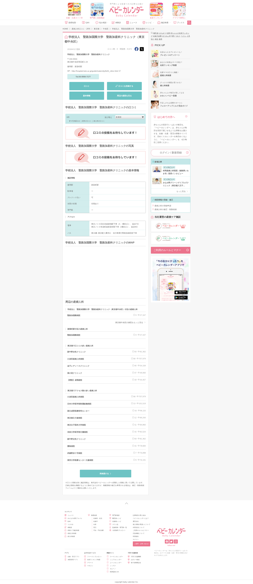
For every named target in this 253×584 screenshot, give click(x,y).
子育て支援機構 (136, 556)
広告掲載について (138, 533)
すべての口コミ (74, 121)
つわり (177, 36)
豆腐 (168, 33)
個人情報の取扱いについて (141, 524)
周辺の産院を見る (124, 96)
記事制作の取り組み (139, 515)
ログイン (136, 539)
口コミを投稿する (125, 86)
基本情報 (86, 96)
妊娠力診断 (157, 36)
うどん (183, 36)
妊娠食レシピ (116, 521)
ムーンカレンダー (115, 562)
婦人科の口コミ (99, 121)
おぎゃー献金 (135, 559)
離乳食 (156, 33)
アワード (90, 562)
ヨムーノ (113, 568)
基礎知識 (72, 23)
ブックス (180, 23)
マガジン (90, 565)
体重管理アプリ (73, 559)
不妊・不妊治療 (98, 530)
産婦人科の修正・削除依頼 (166, 209)
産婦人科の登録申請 (163, 206)
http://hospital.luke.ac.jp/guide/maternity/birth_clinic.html (95, 71)
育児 (94, 527)
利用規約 (136, 536)
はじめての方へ (166, 117)
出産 (94, 524)
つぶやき (70, 524)
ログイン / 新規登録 (171, 152)
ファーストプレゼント (94, 556)
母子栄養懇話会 (136, 562)
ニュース (133, 23)
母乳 (173, 36)
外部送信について (138, 527)
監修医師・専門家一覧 (119, 527)
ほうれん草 (166, 36)
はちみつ (162, 33)
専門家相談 (116, 515)
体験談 (118, 23)
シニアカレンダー (115, 559)
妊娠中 (95, 521)
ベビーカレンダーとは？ (141, 518)
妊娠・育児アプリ (73, 556)
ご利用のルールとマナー (167, 250)
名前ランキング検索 (93, 559)
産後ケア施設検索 (73, 530)
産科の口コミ (87, 121)
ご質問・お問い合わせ (141, 544)
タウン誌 (115, 524)
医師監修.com (114, 572)
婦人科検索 (71, 536)
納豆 (156, 39)
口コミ (86, 86)
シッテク (113, 565)
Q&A (87, 23)
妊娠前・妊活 (97, 518)
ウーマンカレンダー (116, 556)
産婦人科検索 (72, 533)
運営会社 (136, 521)
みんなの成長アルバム (75, 518)
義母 (160, 39)
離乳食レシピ (116, 518)
